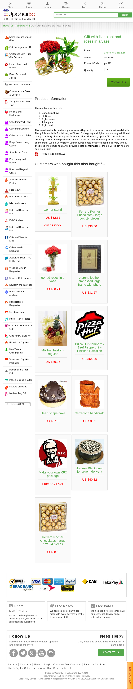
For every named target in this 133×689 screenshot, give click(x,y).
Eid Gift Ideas (16, 220)
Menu (10, 7)
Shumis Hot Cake (18, 152)
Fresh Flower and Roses (18, 66)
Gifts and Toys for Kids (18, 239)
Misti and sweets (17, 203)
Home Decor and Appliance (17, 293)
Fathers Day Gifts (18, 386)
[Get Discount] (130, 675)
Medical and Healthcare (15, 113)
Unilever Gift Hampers (20, 278)
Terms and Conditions (95, 664)
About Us (12, 664)
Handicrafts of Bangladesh (16, 304)
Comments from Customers (67, 664)
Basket (121, 7)
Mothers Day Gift (17, 393)
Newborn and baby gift (20, 285)
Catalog (66, 7)
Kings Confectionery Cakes (19, 144)
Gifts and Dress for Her (18, 212)
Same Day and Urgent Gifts (20, 39)
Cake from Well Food (19, 122)
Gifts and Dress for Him (18, 229)
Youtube (41, 653)
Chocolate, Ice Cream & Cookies (20, 93)
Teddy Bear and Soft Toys (19, 103)
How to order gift (42, 664)
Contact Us (118, 82)
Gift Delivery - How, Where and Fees (51, 668)
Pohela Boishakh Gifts (20, 380)
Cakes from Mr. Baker (20, 135)
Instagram (51, 653)
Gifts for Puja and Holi (20, 335)
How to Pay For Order (19, 668)
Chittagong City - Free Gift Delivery (20, 56)
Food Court (14, 190)
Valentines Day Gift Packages (19, 361)
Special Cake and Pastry (18, 181)
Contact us (111, 652)
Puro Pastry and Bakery (17, 161)
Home (6, 25)
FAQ (84, 7)
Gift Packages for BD (21, 25)
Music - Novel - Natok (20, 318)
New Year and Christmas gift (16, 351)
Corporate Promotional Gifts (20, 327)
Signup (47, 7)
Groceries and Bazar (19, 84)
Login (29, 7)
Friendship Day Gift (19, 342)
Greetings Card (16, 312)
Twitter (23, 653)
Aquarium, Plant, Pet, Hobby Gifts (20, 259)
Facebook (13, 653)
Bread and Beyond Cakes (18, 171)
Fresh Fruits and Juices (17, 76)
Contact (102, 7)
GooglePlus (32, 653)
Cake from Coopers (19, 128)
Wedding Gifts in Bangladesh (17, 270)
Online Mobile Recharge (16, 249)
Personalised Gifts (18, 196)
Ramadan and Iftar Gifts (18, 371)
